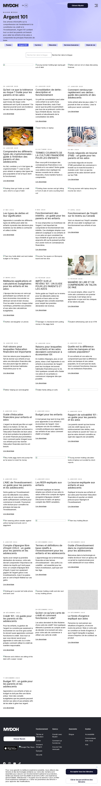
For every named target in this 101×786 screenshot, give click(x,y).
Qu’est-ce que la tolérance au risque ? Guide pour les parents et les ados (18, 92)
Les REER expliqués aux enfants (49, 483)
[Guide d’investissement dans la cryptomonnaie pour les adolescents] (83, 529)
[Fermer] (97, 767)
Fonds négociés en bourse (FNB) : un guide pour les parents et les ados (82, 156)
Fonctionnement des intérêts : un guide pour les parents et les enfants (50, 216)
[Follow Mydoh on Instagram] (9, 763)
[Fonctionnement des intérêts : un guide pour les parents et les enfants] (50, 197)
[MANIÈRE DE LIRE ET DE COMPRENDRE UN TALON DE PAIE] (83, 265)
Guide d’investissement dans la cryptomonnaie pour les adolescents (81, 548)
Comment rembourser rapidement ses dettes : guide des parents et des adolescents (82, 93)
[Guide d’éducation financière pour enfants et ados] (18, 398)
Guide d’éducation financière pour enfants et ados (17, 417)
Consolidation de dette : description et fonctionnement (49, 92)
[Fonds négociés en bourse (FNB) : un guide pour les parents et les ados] (83, 137)
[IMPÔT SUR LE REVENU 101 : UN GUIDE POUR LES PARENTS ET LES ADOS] (50, 265)
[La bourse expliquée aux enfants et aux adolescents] (83, 466)
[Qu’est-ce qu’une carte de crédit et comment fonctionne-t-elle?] (50, 598)
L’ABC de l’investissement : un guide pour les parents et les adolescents (18, 485)
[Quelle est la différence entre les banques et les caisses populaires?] (83, 330)
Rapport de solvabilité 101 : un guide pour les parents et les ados (82, 417)
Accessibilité (89, 734)
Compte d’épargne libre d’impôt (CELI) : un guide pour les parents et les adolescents (16, 549)
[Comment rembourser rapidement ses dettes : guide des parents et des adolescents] (83, 74)
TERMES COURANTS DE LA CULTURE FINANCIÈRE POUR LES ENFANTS (50, 155)
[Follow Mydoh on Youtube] (14, 763)
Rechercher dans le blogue (62, 55)
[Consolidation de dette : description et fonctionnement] (50, 74)
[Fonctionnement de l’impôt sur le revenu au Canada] (83, 197)
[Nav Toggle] (96, 5)
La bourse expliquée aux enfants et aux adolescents (81, 485)
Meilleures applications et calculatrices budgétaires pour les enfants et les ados (17, 285)
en (23, 5)
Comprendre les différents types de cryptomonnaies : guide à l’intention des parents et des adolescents (18, 156)
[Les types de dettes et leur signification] (18, 197)
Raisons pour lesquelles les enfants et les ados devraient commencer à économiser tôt (49, 350)
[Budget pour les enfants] (50, 398)
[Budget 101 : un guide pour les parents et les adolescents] (18, 665)
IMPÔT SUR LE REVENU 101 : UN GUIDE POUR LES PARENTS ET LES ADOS (49, 285)
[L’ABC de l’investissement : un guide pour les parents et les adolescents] (18, 466)
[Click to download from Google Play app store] (27, 748)
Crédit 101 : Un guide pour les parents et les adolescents (17, 619)
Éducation (52, 45)
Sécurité (39, 755)
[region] (50, 775)
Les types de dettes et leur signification (15, 214)
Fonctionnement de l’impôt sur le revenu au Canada (82, 214)
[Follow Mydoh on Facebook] (4, 763)
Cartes (38, 741)
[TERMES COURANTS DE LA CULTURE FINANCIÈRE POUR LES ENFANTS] (50, 137)
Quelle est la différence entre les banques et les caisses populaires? (81, 349)
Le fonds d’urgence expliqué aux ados (78, 617)
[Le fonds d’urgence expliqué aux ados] (83, 600)
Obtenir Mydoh (78, 5)
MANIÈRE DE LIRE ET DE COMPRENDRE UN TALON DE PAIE (82, 285)
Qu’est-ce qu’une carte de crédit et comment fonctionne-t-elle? (50, 615)
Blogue (71, 734)
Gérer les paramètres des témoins (81, 781)
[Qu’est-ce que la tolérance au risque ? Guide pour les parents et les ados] (18, 74)
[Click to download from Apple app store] (11, 748)
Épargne (39, 751)
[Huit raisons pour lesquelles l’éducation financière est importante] (18, 330)
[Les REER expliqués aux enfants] (50, 466)
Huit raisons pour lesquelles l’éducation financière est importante (17, 349)
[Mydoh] (11, 5)
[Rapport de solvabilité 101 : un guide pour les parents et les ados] (83, 398)
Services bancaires (71, 45)
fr (26, 5)
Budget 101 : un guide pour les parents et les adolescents (18, 684)
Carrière (38, 45)
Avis (86, 745)
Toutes (8, 45)
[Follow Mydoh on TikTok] (20, 763)
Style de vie (90, 45)
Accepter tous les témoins (81, 772)
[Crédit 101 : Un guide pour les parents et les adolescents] (18, 600)
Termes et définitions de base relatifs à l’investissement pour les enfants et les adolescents (50, 549)
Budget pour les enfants (49, 414)
